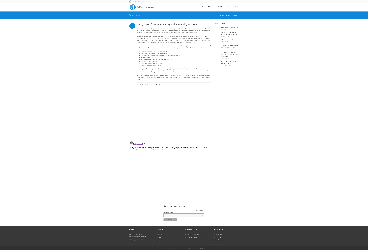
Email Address (183, 212)
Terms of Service (218, 240)
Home (222, 15)
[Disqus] (170, 115)
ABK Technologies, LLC (199, 248)
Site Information (218, 234)
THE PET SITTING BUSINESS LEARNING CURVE (228, 62)
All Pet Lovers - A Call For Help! (229, 40)
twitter (233, 1)
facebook (237, 1)
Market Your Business (191, 237)
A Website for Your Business (193, 234)
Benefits (159, 234)
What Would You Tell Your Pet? (229, 27)
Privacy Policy (217, 237)
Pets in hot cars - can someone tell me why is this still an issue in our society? (230, 54)
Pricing (159, 237)
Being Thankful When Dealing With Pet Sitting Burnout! (229, 46)
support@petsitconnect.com (137, 236)
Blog (228, 15)
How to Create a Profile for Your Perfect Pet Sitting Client (229, 33)
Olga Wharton (155, 84)
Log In (159, 240)
